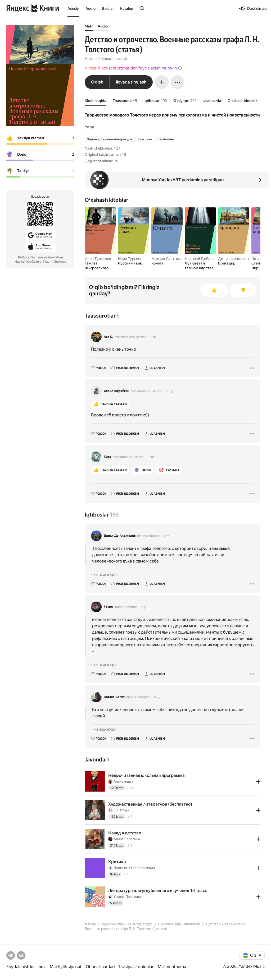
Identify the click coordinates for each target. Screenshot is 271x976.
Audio (90, 8)
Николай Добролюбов (204, 259)
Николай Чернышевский (106, 59)
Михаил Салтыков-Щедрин (175, 259)
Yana (89, 126)
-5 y (143, 607)
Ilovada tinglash (131, 82)
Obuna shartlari (100, 966)
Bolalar (108, 8)
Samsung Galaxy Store (47, 257)
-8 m (151, 457)
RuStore (23, 257)
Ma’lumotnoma (172, 966)
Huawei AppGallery (28, 261)
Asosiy (73, 8)
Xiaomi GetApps (54, 261)
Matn (89, 26)
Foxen (108, 607)
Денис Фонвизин (233, 259)
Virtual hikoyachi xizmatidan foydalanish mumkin (131, 68)
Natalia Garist (114, 697)
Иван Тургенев (98, 259)
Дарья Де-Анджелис (120, 536)
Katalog (126, 8)
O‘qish (97, 82)
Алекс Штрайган (116, 391)
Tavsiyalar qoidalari (136, 966)
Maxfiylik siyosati (66, 966)
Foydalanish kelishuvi (26, 966)
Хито (107, 457)
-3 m (153, 337)
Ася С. (108, 337)
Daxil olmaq (257, 8)
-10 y (169, 391)
